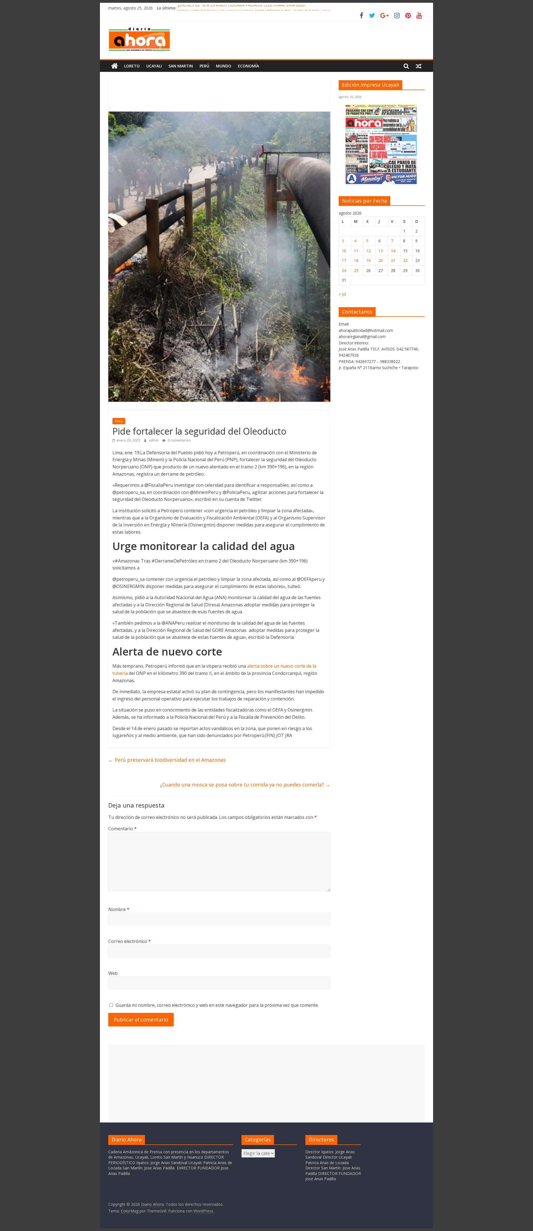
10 (344, 250)
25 (356, 270)
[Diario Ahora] (114, 66)
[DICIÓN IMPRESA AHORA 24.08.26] (382, 183)
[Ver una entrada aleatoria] (419, 66)
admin (154, 440)
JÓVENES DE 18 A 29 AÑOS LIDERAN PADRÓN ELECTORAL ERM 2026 (241, 8)
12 (368, 250)
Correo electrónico (129, 941)
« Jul (342, 294)
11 (356, 250)
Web (113, 973)
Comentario (122, 829)
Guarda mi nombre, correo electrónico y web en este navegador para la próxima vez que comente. (217, 1005)
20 (380, 260)
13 (380, 250)
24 (344, 270)
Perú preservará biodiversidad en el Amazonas (167, 759)
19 (368, 260)
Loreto (132, 66)
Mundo (223, 66)
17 (344, 260)
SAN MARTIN (181, 66)
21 (393, 260)
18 (356, 260)
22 (405, 260)
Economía (248, 66)
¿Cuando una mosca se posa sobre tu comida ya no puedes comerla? (245, 784)
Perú (204, 66)
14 (393, 250)
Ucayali (154, 66)
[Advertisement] (266, 1083)
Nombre (118, 909)
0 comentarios (178, 440)
